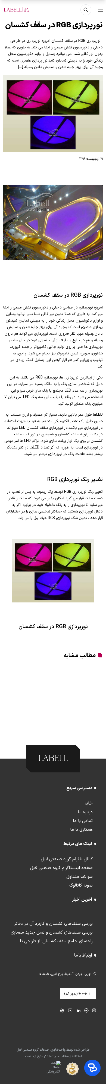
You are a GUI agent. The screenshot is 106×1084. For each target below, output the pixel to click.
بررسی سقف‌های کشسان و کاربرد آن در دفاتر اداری (53, 923)
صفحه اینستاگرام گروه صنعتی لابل (61, 867)
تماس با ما (83, 820)
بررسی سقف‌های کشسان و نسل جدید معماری (52, 932)
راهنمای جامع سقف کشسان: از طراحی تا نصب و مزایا (56, 940)
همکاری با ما (81, 829)
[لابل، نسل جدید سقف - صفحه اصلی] (16, 10)
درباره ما (85, 811)
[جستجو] (85, 9)
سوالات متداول (79, 876)
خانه (89, 803)
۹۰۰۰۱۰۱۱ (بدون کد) (77, 993)
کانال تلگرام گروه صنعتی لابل (67, 858)
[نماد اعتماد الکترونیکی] (44, 1069)
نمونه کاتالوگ (81, 885)
